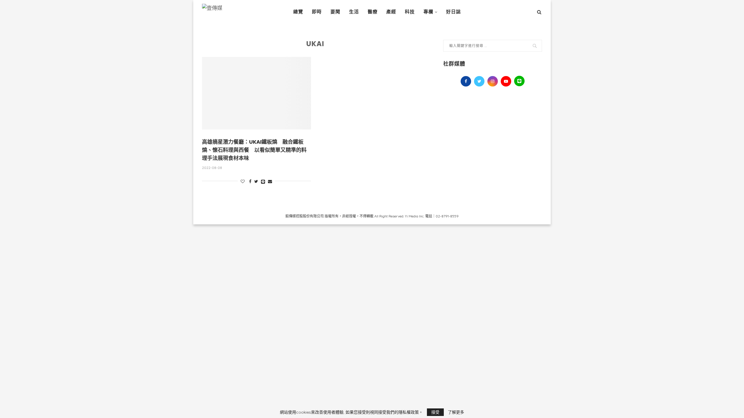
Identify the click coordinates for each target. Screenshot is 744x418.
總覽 (298, 11)
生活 (354, 11)
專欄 (428, 11)
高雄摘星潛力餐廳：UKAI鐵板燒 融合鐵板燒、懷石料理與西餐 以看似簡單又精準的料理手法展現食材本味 (254, 150)
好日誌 (453, 11)
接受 (435, 412)
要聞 (335, 11)
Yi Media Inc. (414, 216)
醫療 (373, 11)
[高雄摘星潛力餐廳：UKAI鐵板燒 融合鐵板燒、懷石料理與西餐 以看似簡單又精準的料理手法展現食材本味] (256, 93)
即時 (317, 11)
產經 (391, 11)
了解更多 (456, 412)
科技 (410, 11)
